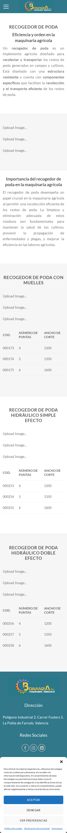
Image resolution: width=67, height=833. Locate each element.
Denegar (33, 810)
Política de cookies (13, 828)
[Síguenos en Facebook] (25, 748)
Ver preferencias (33, 820)
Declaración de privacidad (37, 828)
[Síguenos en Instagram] (33, 748)
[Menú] (6, 6)
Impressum (57, 828)
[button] (61, 762)
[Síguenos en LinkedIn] (41, 748)
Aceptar (33, 799)
